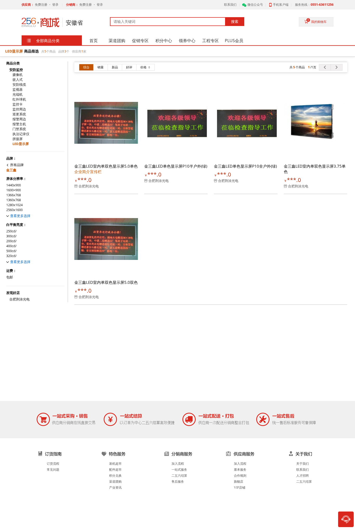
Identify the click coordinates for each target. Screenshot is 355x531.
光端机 (17, 94)
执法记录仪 (20, 134)
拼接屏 (17, 139)
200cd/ (11, 241)
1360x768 (13, 200)
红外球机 (19, 99)
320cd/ (11, 256)
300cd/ (11, 236)
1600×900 (13, 190)
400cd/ (11, 246)
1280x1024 (14, 205)
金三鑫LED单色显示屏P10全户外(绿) (245, 166)
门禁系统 (19, 129)
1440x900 (13, 185)
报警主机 (19, 124)
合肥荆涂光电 (19, 299)
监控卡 (17, 104)
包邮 (9, 277)
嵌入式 (17, 80)
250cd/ (11, 231)
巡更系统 (19, 114)
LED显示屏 (20, 144)
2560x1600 (14, 210)
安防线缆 (19, 85)
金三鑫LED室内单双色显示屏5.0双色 (106, 282)
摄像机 (17, 75)
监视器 (17, 89)
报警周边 (19, 119)
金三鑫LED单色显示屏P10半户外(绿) (175, 166)
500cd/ (11, 251)
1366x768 (13, 195)
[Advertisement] (177, 362)
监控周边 (19, 109)
